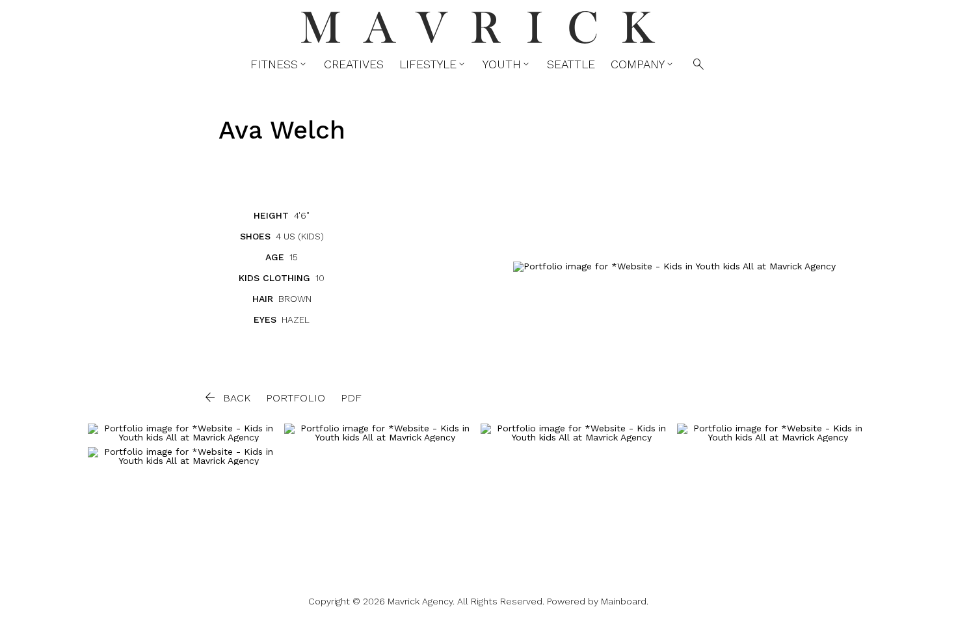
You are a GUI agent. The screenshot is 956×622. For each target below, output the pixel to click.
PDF (351, 398)
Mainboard (623, 601)
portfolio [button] (295, 398)
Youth (507, 64)
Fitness (279, 64)
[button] (226, 397)
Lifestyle (433, 64)
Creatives (354, 64)
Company (643, 64)
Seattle (571, 64)
